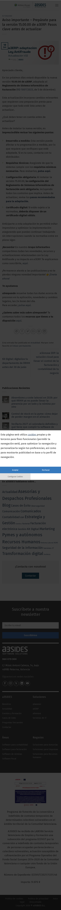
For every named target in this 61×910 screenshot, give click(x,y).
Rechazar (46, 470)
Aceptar (15, 470)
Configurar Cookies (15, 476)
